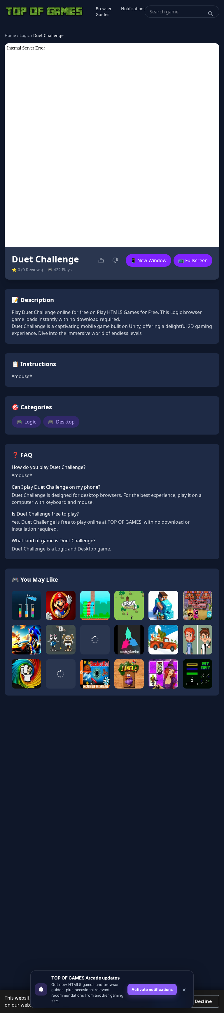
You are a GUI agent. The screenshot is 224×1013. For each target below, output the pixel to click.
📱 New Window (148, 260)
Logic (25, 35)
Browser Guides (104, 11)
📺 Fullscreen (193, 260)
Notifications (133, 8)
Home (10, 35)
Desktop (61, 422)
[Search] (210, 13)
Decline (203, 1001)
